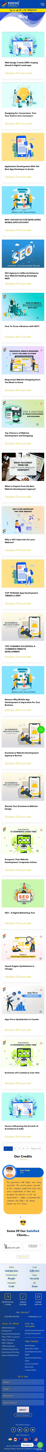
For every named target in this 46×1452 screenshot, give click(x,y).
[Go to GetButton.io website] (40, 1449)
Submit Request (23, 1415)
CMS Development (8, 1346)
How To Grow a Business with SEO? (22, 326)
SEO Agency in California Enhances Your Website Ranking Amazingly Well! (22, 276)
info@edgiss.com (34, 1317)
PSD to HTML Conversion (11, 1337)
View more (23, 1257)
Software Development (10, 1349)
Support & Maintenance (10, 1355)
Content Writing (30, 1370)
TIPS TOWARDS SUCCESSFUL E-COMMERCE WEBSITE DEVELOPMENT (20, 649)
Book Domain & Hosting (10, 1352)
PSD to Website (7, 1343)
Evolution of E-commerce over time (22, 1072)
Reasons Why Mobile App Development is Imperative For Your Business (22, 702)
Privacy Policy (9, 1449)
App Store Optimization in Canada (22, 1019)
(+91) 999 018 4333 (11, 1317)
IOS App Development (33, 1333)
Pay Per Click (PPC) (32, 1364)
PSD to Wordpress (8, 1340)
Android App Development (34, 1330)
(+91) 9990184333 (29, 10)
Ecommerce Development (11, 1334)
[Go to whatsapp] (40, 1445)
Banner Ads (29, 1367)
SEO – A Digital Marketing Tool (20, 913)
